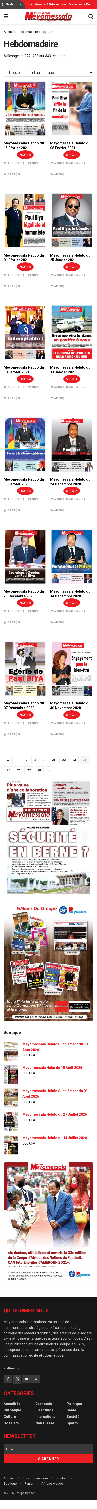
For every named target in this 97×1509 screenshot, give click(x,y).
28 (39, 770)
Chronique (12, 1410)
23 (74, 760)
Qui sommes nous (35, 1478)
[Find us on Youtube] (26, 1379)
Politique (74, 1404)
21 (53, 760)
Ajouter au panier (23, 163)
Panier (29, 1483)
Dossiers (11, 1423)
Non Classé (44, 1423)
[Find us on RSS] (35, 1379)
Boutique (10, 1483)
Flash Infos (44, 1410)
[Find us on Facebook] (8, 1379)
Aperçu (14, 174)
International (45, 1417)
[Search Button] (90, 16)
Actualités (12, 1404)
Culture (10, 1417)
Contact (62, 1478)
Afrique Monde (52, 1483)
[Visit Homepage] (48, 17)
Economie (43, 1404)
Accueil (9, 32)
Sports (72, 1423)
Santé (71, 1410)
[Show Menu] (6, 16)
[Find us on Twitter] (17, 1379)
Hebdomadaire (28, 32)
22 (64, 760)
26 (18, 770)
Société (73, 1417)
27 (29, 770)
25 (8, 770)
